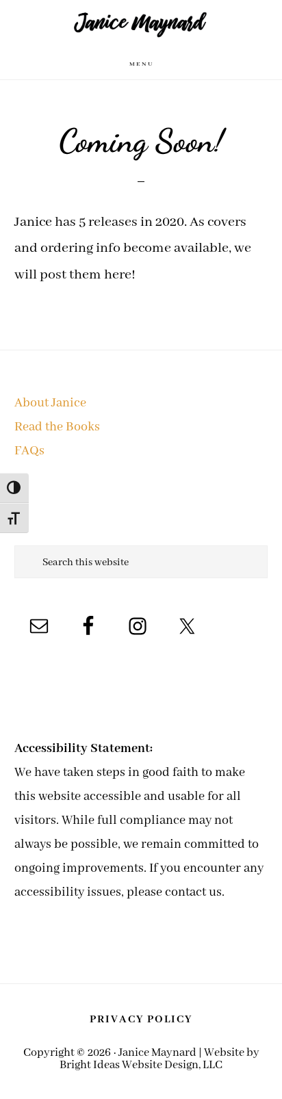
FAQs (29, 451)
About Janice (50, 403)
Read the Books (57, 427)
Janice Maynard (141, 24)
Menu (141, 64)
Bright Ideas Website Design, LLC (141, 1065)
